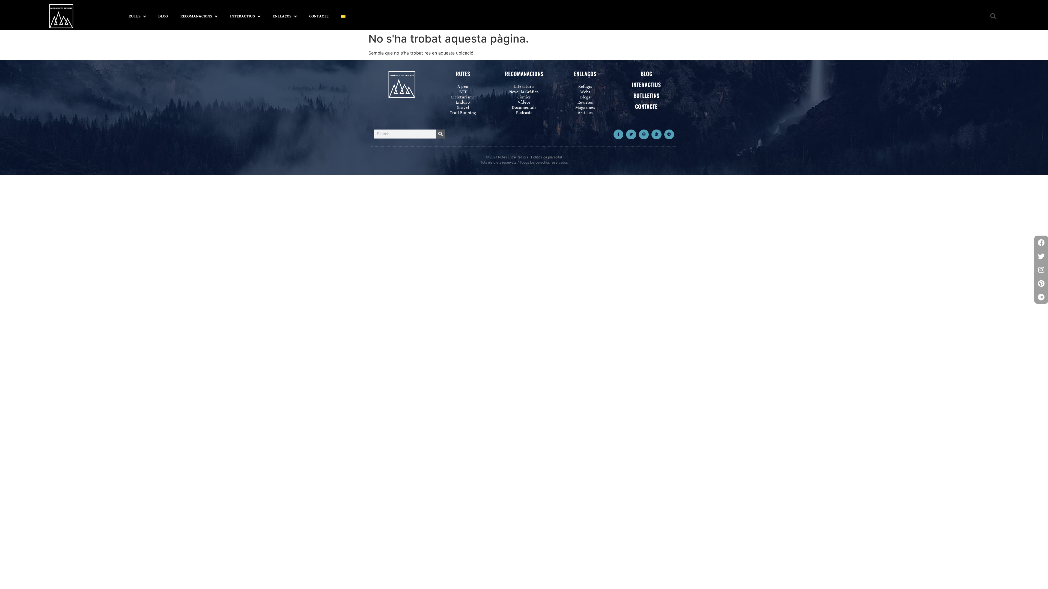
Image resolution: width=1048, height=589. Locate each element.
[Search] (440, 134)
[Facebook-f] (618, 134)
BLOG (163, 16)
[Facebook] (1041, 242)
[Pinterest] (656, 134)
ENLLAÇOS (282, 16)
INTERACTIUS (242, 16)
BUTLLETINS (646, 95)
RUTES (135, 16)
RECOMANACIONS (196, 16)
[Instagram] (644, 134)
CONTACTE (319, 16)
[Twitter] (631, 134)
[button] (993, 16)
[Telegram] (669, 134)
